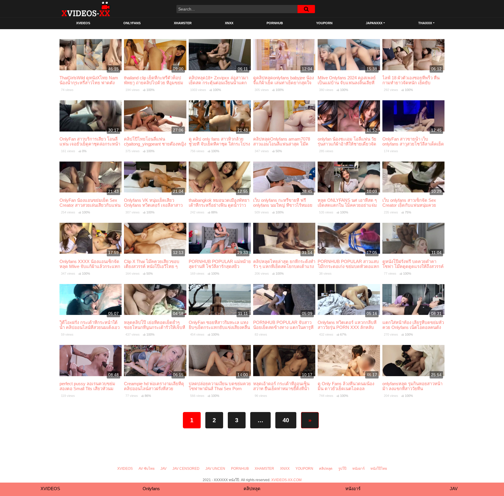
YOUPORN (324, 23)
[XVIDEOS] (86, 9)
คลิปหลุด (325, 469)
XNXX (229, 23)
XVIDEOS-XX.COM (286, 480)
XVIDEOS (83, 23)
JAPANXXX (374, 23)
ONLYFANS (132, 23)
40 (286, 420)
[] (306, 9)
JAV (163, 469)
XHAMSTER (183, 23)
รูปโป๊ (342, 469)
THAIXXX (425, 23)
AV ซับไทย (147, 469)
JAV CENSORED (186, 469)
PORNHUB (275, 23)
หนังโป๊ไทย (378, 469)
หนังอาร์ (358, 469)
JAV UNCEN (215, 469)
